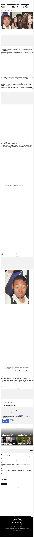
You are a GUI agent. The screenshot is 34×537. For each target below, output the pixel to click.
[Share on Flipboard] (8, 10)
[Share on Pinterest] (10, 10)
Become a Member (4, 411)
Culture (2, 400)
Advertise (15, 525)
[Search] (32, 1)
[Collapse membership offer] (31, 408)
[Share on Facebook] (2, 10)
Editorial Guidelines (7, 527)
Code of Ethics (11, 527)
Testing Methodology (22, 527)
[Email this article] (11, 10)
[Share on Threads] (5, 10)
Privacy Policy (27, 527)
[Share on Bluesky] (7, 10)
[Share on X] (4, 10)
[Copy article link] (13, 10)
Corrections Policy (16, 527)
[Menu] (1, 1)
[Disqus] (17, 463)
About (18, 525)
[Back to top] (31, 515)
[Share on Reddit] (1, 10)
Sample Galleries (21, 414)
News (4, 400)
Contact (12, 525)
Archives (21, 525)
